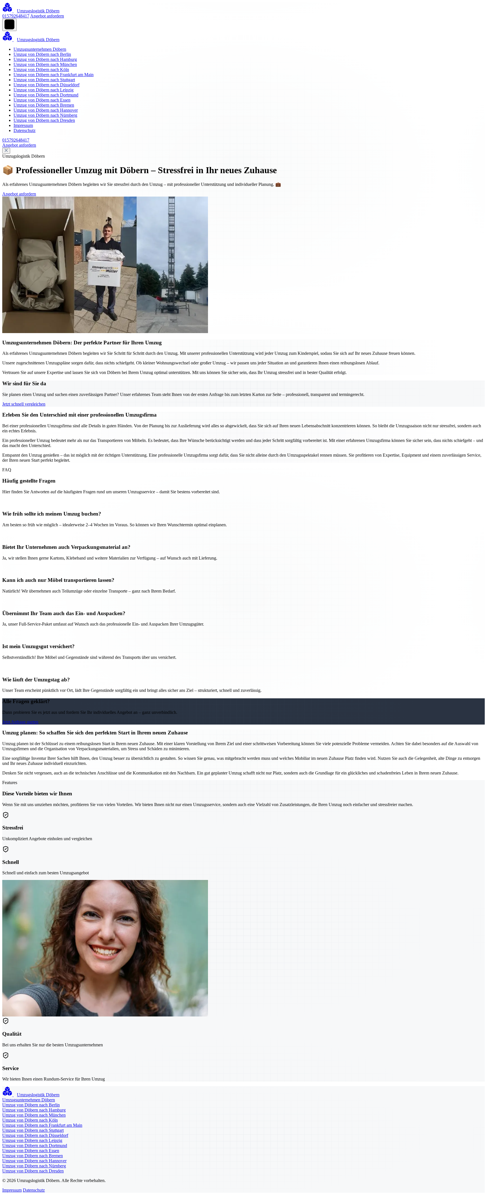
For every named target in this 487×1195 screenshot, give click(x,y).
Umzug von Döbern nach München (45, 64)
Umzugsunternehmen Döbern (40, 49)
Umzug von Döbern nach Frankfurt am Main (54, 74)
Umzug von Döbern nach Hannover (46, 110)
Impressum (23, 125)
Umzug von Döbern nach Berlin (42, 54)
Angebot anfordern (47, 16)
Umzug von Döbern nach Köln (41, 69)
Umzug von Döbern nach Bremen (44, 105)
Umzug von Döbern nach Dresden (44, 120)
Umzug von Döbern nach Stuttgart (44, 79)
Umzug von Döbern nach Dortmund (46, 95)
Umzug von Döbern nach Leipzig (44, 89)
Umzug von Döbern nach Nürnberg (45, 115)
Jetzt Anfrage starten (20, 721)
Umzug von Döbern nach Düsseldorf (46, 84)
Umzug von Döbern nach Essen (42, 100)
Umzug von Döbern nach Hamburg (45, 59)
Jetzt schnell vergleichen (23, 404)
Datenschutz (25, 130)
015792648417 (15, 16)
